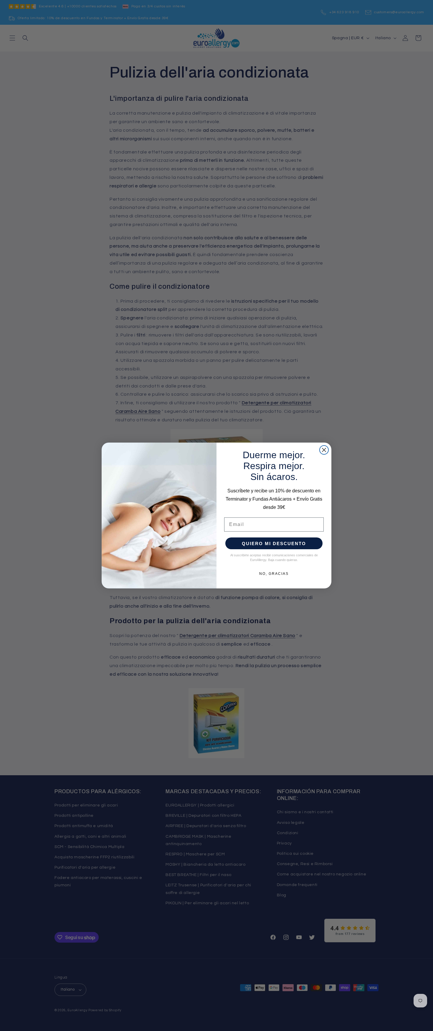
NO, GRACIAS (274, 574)
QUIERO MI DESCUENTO (274, 543)
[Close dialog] (324, 450)
